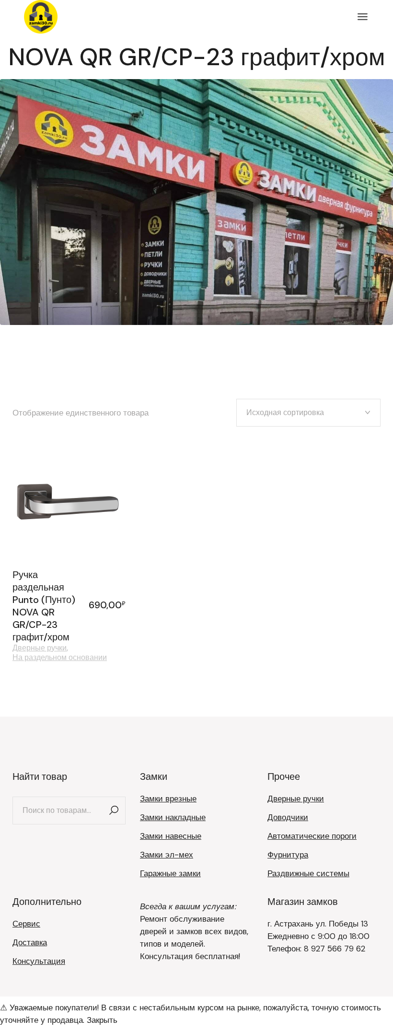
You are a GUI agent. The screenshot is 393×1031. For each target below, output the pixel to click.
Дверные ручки (39, 648)
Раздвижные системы (308, 873)
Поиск (114, 810)
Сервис (26, 923)
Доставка (29, 942)
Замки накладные (173, 817)
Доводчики (287, 817)
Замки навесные (170, 836)
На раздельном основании (59, 657)
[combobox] (308, 413)
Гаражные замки (170, 873)
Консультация (38, 961)
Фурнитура (287, 854)
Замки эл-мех (166, 854)
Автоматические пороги (312, 836)
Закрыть (102, 1020)
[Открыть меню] (362, 17)
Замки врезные (168, 798)
